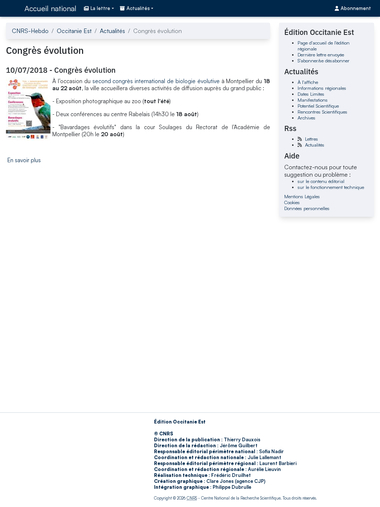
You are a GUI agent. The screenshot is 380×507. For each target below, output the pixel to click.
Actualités (112, 31)
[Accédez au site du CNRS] (13, 8)
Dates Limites (311, 94)
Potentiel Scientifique (318, 106)
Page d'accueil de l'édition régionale (324, 46)
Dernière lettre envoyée (321, 55)
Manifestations (313, 100)
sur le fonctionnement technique (331, 187)
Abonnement (356, 8)
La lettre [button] (100, 8)
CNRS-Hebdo (30, 31)
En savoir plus (24, 160)
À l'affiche (308, 82)
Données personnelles (307, 208)
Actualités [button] (138, 8)
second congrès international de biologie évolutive (156, 81)
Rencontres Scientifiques (322, 112)
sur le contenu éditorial (321, 181)
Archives (306, 118)
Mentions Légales (302, 196)
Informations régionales (322, 88)
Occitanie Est (74, 31)
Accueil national (50, 8)
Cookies (292, 202)
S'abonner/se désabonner (324, 60)
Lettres (311, 139)
